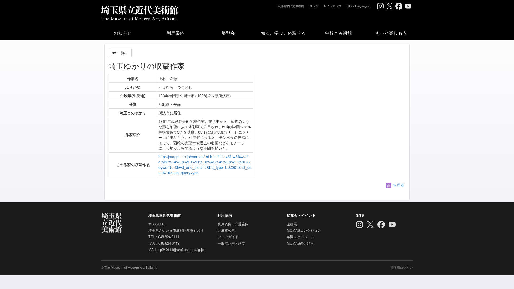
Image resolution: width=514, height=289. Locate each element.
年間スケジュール (301, 236)
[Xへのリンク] (389, 6)
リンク (313, 6)
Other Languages (358, 6)
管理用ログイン (401, 267)
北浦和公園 (226, 230)
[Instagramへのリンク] (380, 6)
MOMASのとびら (300, 243)
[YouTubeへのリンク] (408, 6)
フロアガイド (228, 236)
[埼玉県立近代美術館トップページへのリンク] (139, 12)
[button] (122, 32)
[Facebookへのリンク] (398, 6)
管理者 (398, 185)
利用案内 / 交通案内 (291, 6)
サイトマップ (332, 6)
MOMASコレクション (304, 230)
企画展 (292, 223)
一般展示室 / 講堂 (231, 243)
